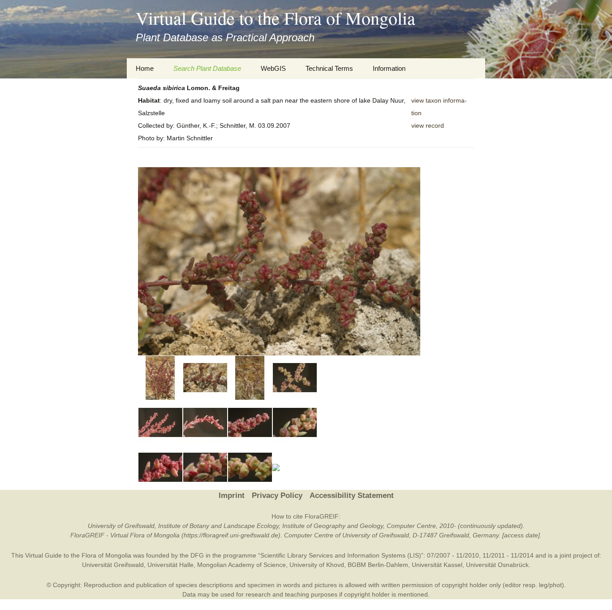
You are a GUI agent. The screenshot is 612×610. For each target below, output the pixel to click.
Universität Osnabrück (497, 564)
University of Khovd (316, 564)
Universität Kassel (437, 564)
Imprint (232, 495)
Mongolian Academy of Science (241, 564)
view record (427, 125)
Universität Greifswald (113, 564)
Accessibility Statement (352, 495)
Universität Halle (170, 564)
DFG (197, 555)
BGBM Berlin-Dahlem (378, 564)
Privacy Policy (277, 495)
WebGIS (273, 68)
